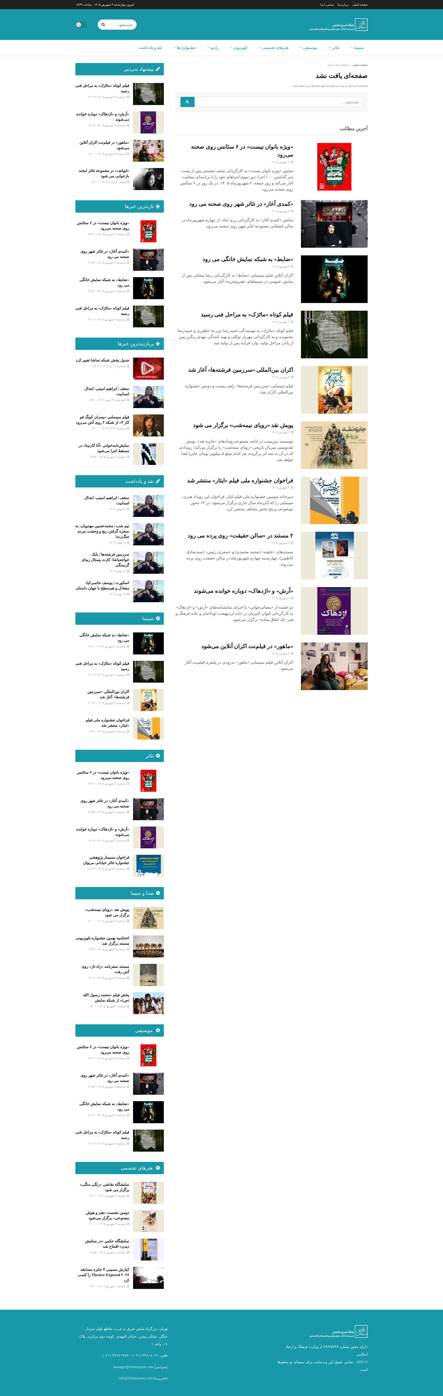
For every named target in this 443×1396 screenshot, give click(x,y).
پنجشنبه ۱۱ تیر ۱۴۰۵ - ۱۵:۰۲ (109, 366)
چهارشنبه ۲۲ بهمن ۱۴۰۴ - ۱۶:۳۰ (107, 399)
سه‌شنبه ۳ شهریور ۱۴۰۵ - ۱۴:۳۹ (107, 949)
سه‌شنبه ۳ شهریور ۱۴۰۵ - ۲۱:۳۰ (107, 291)
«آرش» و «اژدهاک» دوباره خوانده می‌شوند (243, 591)
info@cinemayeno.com (136, 1378)
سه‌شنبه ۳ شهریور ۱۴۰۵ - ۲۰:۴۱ (107, 702)
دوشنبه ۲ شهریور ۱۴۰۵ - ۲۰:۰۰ (107, 1223)
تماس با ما (327, 4)
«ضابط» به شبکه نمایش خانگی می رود (248, 259)
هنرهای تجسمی (275, 47)
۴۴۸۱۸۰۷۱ (150, 1355)
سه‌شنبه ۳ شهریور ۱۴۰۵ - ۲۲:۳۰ (107, 234)
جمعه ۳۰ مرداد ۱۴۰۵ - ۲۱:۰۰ (109, 181)
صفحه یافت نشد (337, 65)
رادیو (215, 47)
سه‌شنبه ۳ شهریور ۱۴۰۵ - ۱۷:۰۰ (107, 153)
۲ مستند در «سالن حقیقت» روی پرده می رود (240, 535)
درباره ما (343, 4)
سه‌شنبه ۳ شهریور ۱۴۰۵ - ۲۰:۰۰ (107, 920)
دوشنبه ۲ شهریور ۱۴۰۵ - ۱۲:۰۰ (107, 1006)
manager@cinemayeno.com (133, 1367)
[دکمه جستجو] (104, 24)
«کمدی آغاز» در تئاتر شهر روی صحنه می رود (241, 204)
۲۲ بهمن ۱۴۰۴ (117, 509)
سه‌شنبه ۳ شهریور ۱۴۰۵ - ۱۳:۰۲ (107, 977)
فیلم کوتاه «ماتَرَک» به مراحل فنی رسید (247, 314)
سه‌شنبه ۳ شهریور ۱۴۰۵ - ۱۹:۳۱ (107, 731)
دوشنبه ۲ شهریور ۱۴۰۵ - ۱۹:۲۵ (107, 456)
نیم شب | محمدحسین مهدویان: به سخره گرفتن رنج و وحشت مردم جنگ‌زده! (102, 531)
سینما (359, 47)
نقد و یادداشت (150, 47)
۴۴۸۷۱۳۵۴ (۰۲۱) (116, 1355)
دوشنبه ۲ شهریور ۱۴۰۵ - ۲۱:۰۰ (107, 1195)
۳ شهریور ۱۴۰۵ (281, 161)
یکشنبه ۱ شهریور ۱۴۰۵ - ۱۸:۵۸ (107, 1252)
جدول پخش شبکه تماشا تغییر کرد (102, 360)
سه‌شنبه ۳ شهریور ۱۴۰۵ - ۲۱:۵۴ (107, 262)
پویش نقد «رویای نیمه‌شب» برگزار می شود (243, 425)
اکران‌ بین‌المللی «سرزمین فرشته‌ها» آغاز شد (240, 370)
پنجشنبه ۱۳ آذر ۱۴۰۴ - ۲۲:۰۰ (109, 428)
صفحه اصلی (360, 4)
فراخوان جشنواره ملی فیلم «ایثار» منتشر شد (240, 480)
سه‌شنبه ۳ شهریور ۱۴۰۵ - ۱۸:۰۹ (107, 125)
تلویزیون (240, 47)
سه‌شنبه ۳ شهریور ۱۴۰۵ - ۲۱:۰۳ (107, 96)
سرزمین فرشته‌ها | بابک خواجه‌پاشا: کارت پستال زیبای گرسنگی (105, 559)
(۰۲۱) (137, 1355)
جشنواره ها (186, 47)
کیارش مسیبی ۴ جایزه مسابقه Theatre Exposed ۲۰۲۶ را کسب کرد (103, 1274)
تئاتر (335, 47)
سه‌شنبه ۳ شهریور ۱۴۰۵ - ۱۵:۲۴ (107, 868)
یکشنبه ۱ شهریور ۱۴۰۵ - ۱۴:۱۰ (107, 1286)
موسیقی (310, 47)
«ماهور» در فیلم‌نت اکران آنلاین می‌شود (247, 646)
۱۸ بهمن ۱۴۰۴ (117, 542)
